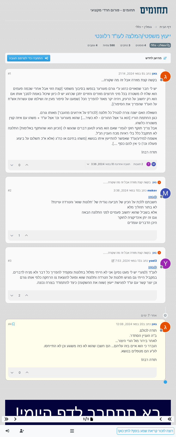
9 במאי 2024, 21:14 (130, 73)
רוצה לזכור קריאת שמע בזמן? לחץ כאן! (145, 430)
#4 (10, 324)
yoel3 (153, 260)
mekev (152, 190)
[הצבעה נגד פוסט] (12, 165)
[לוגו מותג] (153, 10)
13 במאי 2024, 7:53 (127, 260)
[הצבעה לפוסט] (27, 165)
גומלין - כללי (159, 45)
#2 (9, 190)
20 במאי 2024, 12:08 (129, 324)
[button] (72, 431)
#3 (9, 260)
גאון (154, 73)
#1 (9, 73)
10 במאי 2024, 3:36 (126, 190)
